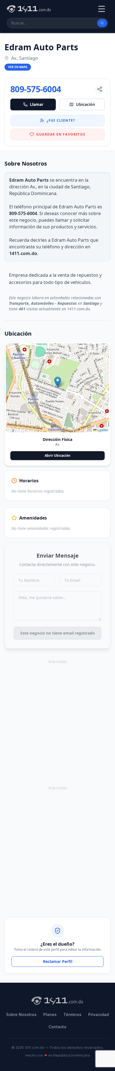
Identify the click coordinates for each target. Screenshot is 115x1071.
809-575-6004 (35, 89)
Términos (72, 1014)
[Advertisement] (57, 722)
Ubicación (85, 104)
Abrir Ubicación (57, 455)
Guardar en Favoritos (60, 134)
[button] (57, 382)
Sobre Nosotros (21, 1014)
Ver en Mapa (17, 67)
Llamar (36, 104)
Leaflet (102, 429)
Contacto (57, 1026)
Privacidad (98, 1014)
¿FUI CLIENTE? (61, 120)
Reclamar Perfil (57, 961)
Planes (50, 1014)
